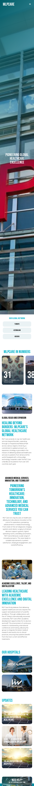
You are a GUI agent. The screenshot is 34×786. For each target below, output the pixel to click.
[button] (30, 4)
